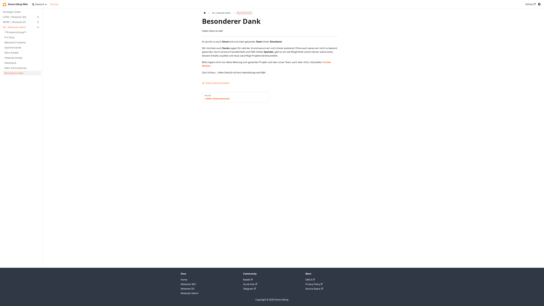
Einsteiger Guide (12, 11)
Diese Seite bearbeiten (218, 83)
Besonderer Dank (14, 73)
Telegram (248, 288)
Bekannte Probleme (15, 42)
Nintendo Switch (189, 293)
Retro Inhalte (12, 52)
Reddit (246, 279)
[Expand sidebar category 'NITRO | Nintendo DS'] (38, 22)
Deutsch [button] (39, 4)
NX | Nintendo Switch (14, 27)
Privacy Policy (312, 284)
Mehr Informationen (16, 68)
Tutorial (54, 4)
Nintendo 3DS (188, 284)
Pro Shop (9, 37)
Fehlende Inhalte (13, 57)
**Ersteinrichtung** (15, 32)
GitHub (529, 4)
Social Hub (248, 284)
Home (184, 279)
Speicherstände (13, 47)
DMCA (308, 279)
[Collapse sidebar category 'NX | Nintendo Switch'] (38, 27)
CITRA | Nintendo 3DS (14, 17)
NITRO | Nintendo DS (14, 22)
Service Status (312, 288)
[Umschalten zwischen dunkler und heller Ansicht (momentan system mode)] (539, 4)
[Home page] (204, 13)
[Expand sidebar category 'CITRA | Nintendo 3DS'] (38, 17)
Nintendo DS (187, 288)
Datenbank (10, 62)
